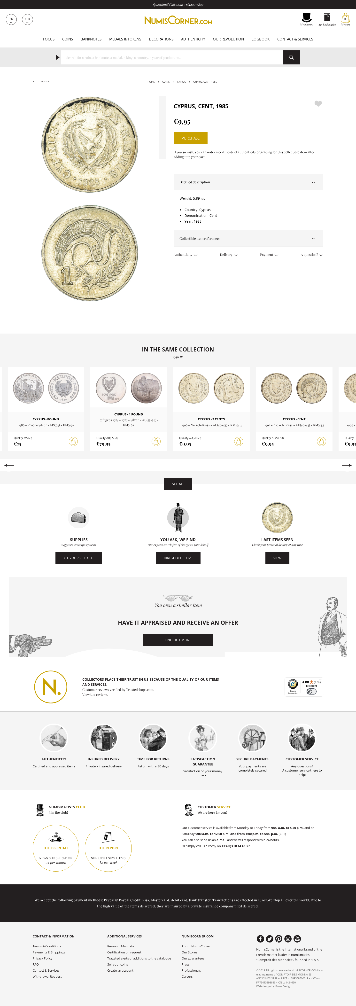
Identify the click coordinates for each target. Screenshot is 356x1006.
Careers (187, 977)
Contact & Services (295, 39)
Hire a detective (178, 558)
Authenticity (193, 39)
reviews (101, 694)
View (277, 558)
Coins (67, 39)
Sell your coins (117, 964)
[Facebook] (260, 939)
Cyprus (181, 81)
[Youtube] (297, 939)
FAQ (36, 964)
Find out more (178, 640)
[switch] (312, 691)
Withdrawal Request (47, 977)
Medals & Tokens (125, 39)
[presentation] (9, 465)
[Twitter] (269, 939)
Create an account (120, 970)
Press (185, 964)
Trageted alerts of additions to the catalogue (139, 958)
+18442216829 (193, 4)
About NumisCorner (196, 946)
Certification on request (124, 952)
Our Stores (189, 952)
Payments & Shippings (49, 952)
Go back (44, 81)
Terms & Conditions (47, 946)
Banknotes (91, 39)
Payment (267, 254)
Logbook (261, 39)
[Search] (291, 57)
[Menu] (320, 680)
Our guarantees (193, 958)
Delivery (226, 254)
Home (151, 81)
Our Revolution (228, 39)
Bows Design (283, 986)
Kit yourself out (78, 558)
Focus (48, 39)
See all (178, 484)
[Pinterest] (279, 939)
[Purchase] (73, 441)
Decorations (161, 39)
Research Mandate (120, 946)
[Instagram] (288, 939)
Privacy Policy (42, 958)
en (11, 19)
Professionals (191, 970)
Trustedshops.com (139, 689)
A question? (310, 254)
